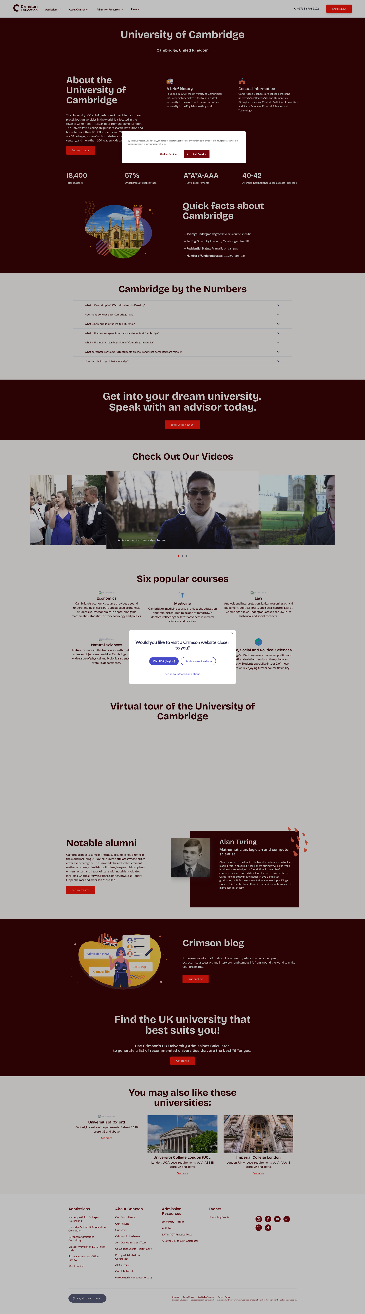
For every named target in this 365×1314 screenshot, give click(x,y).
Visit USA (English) (164, 661)
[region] (184, 147)
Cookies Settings (169, 154)
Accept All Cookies (196, 154)
